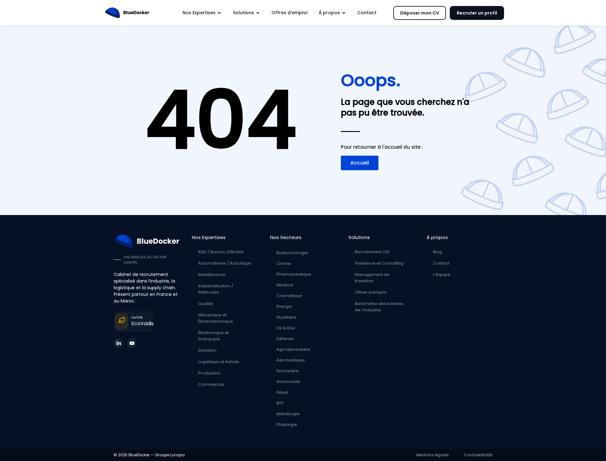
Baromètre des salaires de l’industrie (379, 307)
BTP (280, 403)
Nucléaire (286, 317)
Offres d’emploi (371, 292)
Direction (207, 350)
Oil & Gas (285, 328)
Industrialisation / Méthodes (215, 289)
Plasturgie (286, 425)
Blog (437, 252)
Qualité (205, 304)
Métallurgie (288, 414)
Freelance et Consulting (379, 263)
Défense (285, 339)
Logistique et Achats (218, 362)
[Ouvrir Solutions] (258, 12)
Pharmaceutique (293, 274)
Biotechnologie (292, 253)
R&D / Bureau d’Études (221, 252)
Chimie (283, 263)
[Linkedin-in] (119, 343)
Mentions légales (433, 455)
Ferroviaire (287, 371)
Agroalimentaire (293, 349)
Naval (282, 392)
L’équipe (441, 275)
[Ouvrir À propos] (344, 12)
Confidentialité (478, 455)
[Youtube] (132, 343)
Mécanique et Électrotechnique (215, 318)
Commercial (211, 384)
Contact (441, 263)
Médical (284, 285)
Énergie (284, 306)
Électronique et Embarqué (213, 336)
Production (209, 373)
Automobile (288, 382)
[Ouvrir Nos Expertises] (219, 12)
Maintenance (211, 275)
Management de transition (372, 278)
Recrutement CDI (372, 252)
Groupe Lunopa (170, 455)
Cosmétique (289, 296)
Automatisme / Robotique (224, 263)
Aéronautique (290, 360)
